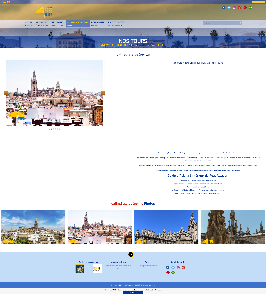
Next (103, 93)
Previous (6, 93)
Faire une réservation (258, 2)
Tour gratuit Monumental (148, 266)
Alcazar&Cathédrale (77, 23)
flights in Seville (119, 266)
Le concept (42, 23)
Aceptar (133, 292)
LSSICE (136, 285)
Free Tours (57, 23)
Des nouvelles (98, 23)
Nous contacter (116, 23)
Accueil (29, 23)
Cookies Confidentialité (148, 285)
